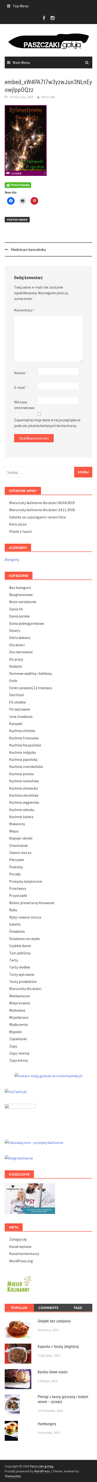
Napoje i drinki (20, 838)
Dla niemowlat (21, 652)
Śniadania (17, 931)
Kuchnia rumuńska (24, 780)
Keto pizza (18, 524)
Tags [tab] (77, 1307)
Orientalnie (18, 845)
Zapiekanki (18, 1038)
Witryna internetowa (24, 405)
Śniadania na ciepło (24, 938)
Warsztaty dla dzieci (25, 988)
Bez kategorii (20, 587)
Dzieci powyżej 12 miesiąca (30, 687)
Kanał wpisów (20, 1246)
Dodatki (15, 666)
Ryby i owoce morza (25, 917)
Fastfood (16, 694)
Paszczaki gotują (41, 1466)
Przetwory (17, 888)
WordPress (42, 1471)
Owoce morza (20, 852)
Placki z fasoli (20, 531)
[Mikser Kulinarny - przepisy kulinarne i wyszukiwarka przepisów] (19, 1283)
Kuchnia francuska (24, 738)
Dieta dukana (19, 637)
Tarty (13, 960)
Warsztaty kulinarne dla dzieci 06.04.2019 (42, 502)
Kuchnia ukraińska (23, 795)
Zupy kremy (18, 1060)
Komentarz (24, 310)
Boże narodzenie (22, 601)
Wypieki (15, 1031)
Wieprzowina (19, 1003)
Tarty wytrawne (21, 974)
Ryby (13, 909)
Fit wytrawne (19, 709)
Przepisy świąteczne (25, 881)
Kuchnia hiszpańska (25, 745)
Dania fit (16, 609)
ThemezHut (13, 1476)
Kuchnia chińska (22, 730)
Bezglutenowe (21, 594)
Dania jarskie (19, 616)
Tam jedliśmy (20, 953)
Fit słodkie (17, 702)
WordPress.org (21, 1260)
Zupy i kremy (19, 1053)
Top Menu (20, 6)
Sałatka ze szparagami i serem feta (37, 517)
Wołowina (17, 1010)
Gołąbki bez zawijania (54, 1321)
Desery (14, 630)
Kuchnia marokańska (26, 766)
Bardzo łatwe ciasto (53, 1372)
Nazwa (20, 372)
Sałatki (14, 924)
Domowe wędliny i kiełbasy (30, 673)
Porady (14, 874)
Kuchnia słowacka (23, 788)
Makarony (17, 823)
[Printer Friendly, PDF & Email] (18, 184)
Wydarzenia (18, 1024)
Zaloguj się (18, 1239)
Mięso (14, 831)
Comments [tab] (48, 1307)
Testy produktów (22, 981)
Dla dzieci (16, 644)
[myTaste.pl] (16, 1091)
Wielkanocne (19, 996)
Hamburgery (47, 1424)
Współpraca (18, 1017)
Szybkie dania (20, 945)
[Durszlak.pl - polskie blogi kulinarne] (19, 1157)
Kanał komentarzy (24, 1253)
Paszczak (48, 97)
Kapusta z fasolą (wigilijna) (58, 1346)
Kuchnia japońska (23, 759)
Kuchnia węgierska (24, 802)
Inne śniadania (20, 716)
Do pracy (16, 659)
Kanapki (15, 723)
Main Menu (21, 62)
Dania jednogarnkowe (26, 623)
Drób (13, 680)
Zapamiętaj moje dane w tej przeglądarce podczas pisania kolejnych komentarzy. (47, 423)
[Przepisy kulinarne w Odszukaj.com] (34, 1142)
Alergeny (12, 559)
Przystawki (18, 895)
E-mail (20, 387)
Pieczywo (16, 859)
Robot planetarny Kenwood (31, 902)
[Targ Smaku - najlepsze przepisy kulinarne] (20, 1116)
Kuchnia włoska (21, 809)
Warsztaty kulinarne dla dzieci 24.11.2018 (42, 509)
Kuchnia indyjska (22, 752)
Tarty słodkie (19, 967)
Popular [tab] (19, 1307)
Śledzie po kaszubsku (28, 249)
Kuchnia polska (21, 773)
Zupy (13, 1046)
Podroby (16, 867)
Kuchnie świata (21, 816)
